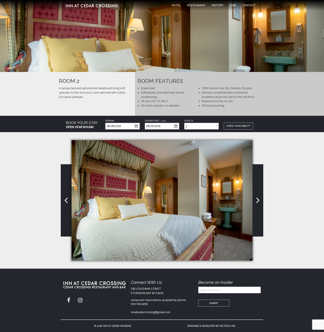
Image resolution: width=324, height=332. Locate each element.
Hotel (176, 5)
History (217, 5)
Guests (188, 120)
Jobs (233, 5)
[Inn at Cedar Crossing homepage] (94, 287)
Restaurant (196, 5)
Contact (248, 5)
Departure (155, 120)
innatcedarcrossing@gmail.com (150, 312)
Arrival (110, 120)
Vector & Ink (227, 325)
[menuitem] (176, 5)
